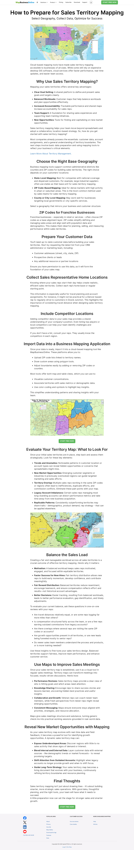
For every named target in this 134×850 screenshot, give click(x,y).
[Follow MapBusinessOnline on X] (24, 822)
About (48, 821)
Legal (64, 847)
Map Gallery (49, 829)
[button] (91, 2)
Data (47, 838)
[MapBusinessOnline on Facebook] (24, 818)
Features (48, 835)
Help (94, 821)
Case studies (73, 824)
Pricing (61, 2)
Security (48, 827)
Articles (95, 824)
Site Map (69, 847)
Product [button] (52, 2)
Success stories (74, 821)
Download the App (51, 832)
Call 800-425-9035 (28, 835)
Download (77, 2)
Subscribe (68, 2)
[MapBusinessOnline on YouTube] (24, 831)
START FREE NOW (109, 2)
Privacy (48, 824)
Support (84, 2)
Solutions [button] (43, 2)
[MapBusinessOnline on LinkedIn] (24, 827)
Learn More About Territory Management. (51, 153)
